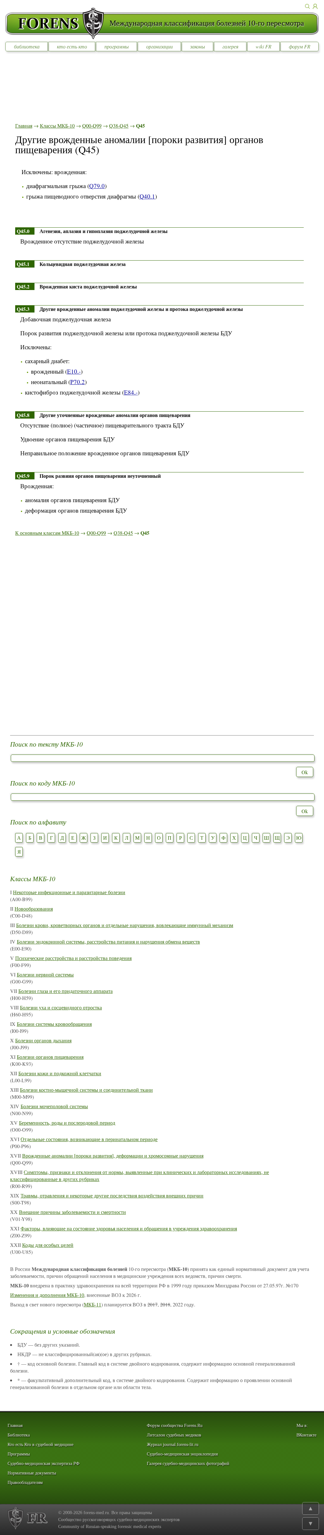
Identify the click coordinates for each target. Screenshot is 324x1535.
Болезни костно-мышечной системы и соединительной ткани (86, 1089)
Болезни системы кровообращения (54, 1023)
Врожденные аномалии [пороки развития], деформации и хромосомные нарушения (112, 1155)
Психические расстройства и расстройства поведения (73, 958)
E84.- (131, 392)
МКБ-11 (92, 1304)
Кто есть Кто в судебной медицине (40, 1444)
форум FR (299, 46)
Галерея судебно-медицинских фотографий (188, 1463)
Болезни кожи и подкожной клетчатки (59, 1073)
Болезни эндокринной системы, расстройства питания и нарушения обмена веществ (108, 941)
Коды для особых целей (47, 1244)
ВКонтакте (306, 1435)
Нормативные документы (32, 1473)
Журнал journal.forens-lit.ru (172, 1444)
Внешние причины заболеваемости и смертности (72, 1212)
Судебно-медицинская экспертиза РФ (43, 1463)
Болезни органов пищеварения (50, 1056)
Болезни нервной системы (45, 974)
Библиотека (19, 1435)
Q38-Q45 (118, 125)
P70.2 (77, 382)
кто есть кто (72, 46)
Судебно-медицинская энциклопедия (182, 1454)
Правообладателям (25, 1482)
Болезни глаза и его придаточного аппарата (65, 991)
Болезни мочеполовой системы (54, 1106)
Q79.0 (97, 186)
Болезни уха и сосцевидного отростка (61, 1007)
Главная (23, 125)
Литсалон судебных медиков (174, 1435)
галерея (230, 46)
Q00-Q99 (92, 125)
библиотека (27, 46)
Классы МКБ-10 (57, 125)
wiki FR (263, 46)
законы (197, 46)
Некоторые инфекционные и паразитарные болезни (69, 892)
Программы (19, 1454)
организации (159, 46)
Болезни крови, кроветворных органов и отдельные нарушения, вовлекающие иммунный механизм (124, 925)
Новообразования (34, 908)
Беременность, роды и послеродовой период (67, 1122)
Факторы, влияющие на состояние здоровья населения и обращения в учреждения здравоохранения (129, 1228)
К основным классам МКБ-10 (47, 532)
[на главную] (57, 23)
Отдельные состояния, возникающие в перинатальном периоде (89, 1139)
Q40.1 (147, 196)
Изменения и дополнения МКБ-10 (47, 1295)
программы (116, 46)
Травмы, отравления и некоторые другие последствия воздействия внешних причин (112, 1195)
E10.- (74, 371)
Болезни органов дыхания (43, 1040)
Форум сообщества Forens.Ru (174, 1425)
